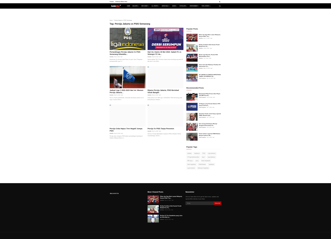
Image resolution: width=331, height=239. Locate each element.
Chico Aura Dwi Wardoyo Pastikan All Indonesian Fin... (210, 65)
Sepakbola (211, 164)
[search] (219, 5)
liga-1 (203, 157)
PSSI (203, 153)
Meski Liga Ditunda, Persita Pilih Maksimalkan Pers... (208, 55)
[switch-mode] (219, 1)
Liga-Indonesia (211, 157)
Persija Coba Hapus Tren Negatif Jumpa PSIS (126, 130)
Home (128, 6)
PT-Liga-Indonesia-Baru (193, 157)
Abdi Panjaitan (202, 78)
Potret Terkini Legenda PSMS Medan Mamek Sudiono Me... (209, 134)
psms (197, 160)
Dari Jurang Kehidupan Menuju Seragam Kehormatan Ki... (208, 124)
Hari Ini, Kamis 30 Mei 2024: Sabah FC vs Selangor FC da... (164, 53)
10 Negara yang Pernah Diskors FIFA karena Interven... (209, 104)
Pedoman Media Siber (121, 1)
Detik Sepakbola (191, 164)
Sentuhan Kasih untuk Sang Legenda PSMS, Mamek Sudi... (210, 114)
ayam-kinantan (191, 168)
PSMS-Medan (202, 164)
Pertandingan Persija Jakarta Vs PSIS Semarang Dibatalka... (125, 53)
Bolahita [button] (135, 6)
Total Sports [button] (205, 6)
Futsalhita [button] (183, 6)
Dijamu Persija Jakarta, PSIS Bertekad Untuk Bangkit (163, 91)
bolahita (112, 56)
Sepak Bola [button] (165, 6)
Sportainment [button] (194, 6)
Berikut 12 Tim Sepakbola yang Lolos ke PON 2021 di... (171, 216)
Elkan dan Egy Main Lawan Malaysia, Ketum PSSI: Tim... (210, 35)
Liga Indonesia (211, 153)
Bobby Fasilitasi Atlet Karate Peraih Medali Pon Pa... (209, 45)
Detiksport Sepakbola (203, 168)
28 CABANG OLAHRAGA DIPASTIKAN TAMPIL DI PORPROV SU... (210, 75)
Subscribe (217, 203)
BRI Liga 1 (190, 160)
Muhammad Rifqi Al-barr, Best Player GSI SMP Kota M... (209, 94)
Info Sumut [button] (144, 6)
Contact (112, 1)
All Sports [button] (155, 6)
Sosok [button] (174, 6)
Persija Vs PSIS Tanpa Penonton (161, 129)
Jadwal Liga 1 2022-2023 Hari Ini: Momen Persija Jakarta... (126, 91)
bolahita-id (196, 153)
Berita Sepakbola (206, 160)
